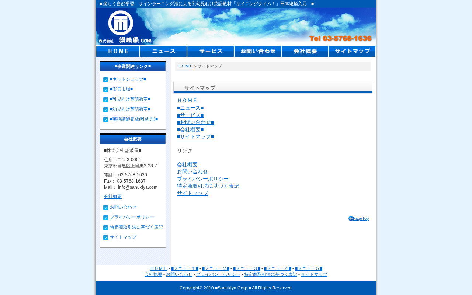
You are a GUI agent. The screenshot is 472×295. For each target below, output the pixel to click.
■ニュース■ (190, 108)
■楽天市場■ (121, 89)
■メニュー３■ (246, 268)
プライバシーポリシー (203, 179)
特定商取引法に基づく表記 (208, 186)
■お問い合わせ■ (195, 122)
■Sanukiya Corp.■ (233, 288)
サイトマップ (192, 193)
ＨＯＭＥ (185, 66)
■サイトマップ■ (195, 136)
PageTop (361, 218)
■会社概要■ (190, 129)
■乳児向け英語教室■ (130, 99)
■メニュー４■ (277, 268)
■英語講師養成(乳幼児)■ (134, 119)
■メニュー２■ (215, 268)
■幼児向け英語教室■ (130, 109)
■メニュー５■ (308, 268)
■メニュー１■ (184, 268)
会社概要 (187, 164)
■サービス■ (190, 115)
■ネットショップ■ (128, 79)
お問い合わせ (192, 171)
